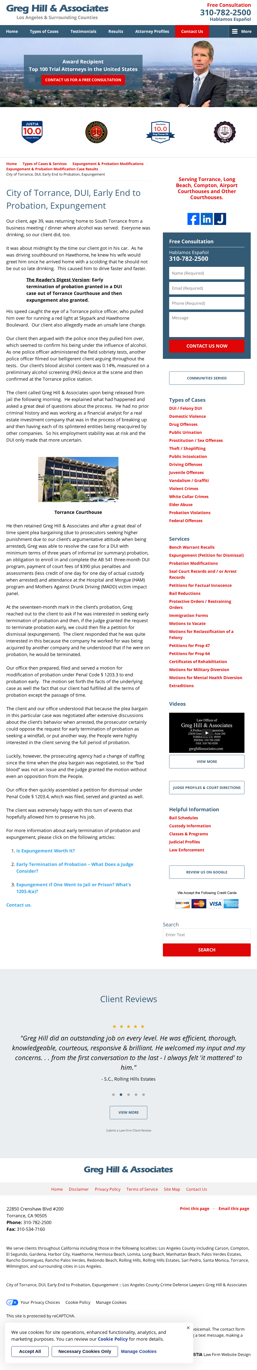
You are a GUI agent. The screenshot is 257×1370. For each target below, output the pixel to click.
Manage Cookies (111, 1302)
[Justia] (220, 219)
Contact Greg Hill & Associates (225, 12)
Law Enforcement (186, 850)
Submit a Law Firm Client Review (128, 1130)
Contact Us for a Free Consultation (83, 80)
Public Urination (185, 432)
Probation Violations (190, 512)
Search (207, 950)
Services (179, 538)
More (246, 31)
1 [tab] (113, 1094)
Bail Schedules (183, 818)
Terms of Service (142, 1189)
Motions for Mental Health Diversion (205, 677)
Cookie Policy (78, 1302)
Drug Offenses (183, 424)
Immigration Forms (188, 615)
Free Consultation (191, 241)
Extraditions (181, 685)
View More (128, 1112)
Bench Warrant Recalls (192, 547)
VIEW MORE (207, 761)
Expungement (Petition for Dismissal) (206, 555)
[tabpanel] (128, 1052)
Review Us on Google (206, 872)
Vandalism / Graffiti (189, 480)
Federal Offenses (186, 520)
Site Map (172, 1189)
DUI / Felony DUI (185, 408)
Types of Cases (44, 31)
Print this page (195, 1208)
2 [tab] (121, 1094)
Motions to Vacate (187, 623)
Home (12, 31)
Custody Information (190, 826)
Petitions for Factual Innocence (200, 585)
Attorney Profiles (152, 31)
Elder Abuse (180, 504)
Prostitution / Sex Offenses (196, 440)
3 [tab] (128, 1094)
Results (115, 31)
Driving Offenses (185, 464)
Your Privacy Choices (40, 1302)
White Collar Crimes (189, 496)
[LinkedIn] (207, 219)
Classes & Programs (188, 834)
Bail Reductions (185, 593)
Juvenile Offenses (186, 472)
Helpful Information (194, 809)
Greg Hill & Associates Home (57, 12)
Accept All (30, 1351)
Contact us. (19, 905)
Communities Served (207, 378)
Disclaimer (79, 1189)
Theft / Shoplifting (187, 448)
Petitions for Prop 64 (189, 653)
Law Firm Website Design (219, 1354)
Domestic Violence (187, 416)
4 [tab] (136, 1094)
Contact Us (192, 31)
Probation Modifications (193, 563)
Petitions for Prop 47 (189, 645)
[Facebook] (193, 219)
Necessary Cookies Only (84, 1351)
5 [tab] (143, 1094)
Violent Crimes (183, 488)
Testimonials (83, 31)
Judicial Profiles (184, 842)
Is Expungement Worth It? (45, 851)
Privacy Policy (107, 1189)
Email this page (234, 1208)
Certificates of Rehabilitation (198, 661)
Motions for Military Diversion (199, 669)
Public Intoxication (188, 456)
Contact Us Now (206, 346)
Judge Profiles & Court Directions (207, 787)
